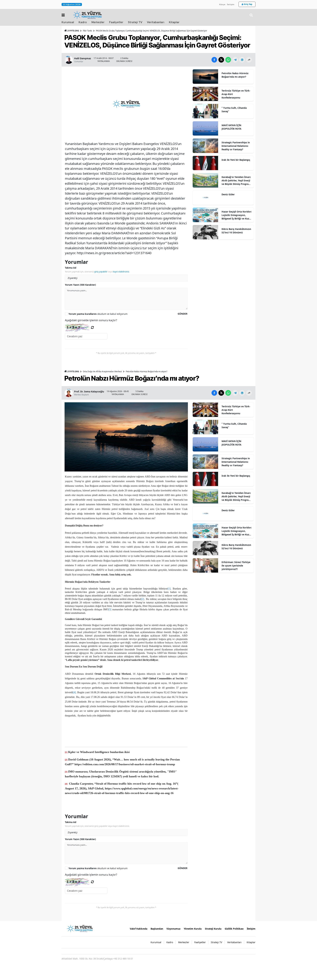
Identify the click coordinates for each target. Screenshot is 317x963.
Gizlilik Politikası (234, 928)
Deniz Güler (228, 194)
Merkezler (98, 22)
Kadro (83, 22)
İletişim (230, 4)
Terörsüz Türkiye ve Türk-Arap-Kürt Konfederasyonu (236, 94)
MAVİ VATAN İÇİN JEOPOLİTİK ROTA (231, 127)
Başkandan (157, 928)
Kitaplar (174, 22)
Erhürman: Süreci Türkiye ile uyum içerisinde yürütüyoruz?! (236, 566)
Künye (222, 4)
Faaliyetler (116, 22)
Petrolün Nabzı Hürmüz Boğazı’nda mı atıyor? (235, 75)
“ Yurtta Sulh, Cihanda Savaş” (234, 109)
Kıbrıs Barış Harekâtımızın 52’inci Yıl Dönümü (236, 230)
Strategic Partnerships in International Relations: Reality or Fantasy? (236, 146)
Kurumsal (68, 22)
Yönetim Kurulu (193, 928)
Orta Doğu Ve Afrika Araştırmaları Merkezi (102, 371)
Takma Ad (70, 267)
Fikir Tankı (87, 30)
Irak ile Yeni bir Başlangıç (236, 159)
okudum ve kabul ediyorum (98, 313)
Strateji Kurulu (213, 928)
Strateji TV (135, 22)
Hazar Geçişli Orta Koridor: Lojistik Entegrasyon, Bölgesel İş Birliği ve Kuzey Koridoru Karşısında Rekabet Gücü (237, 215)
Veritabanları (155, 22)
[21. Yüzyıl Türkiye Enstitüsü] (80, 928)
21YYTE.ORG (73, 30)
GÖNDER (182, 313)
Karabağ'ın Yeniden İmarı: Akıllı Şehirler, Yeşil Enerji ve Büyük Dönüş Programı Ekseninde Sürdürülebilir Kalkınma (236, 180)
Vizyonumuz (173, 928)
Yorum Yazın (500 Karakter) (80, 284)
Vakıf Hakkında (138, 928)
